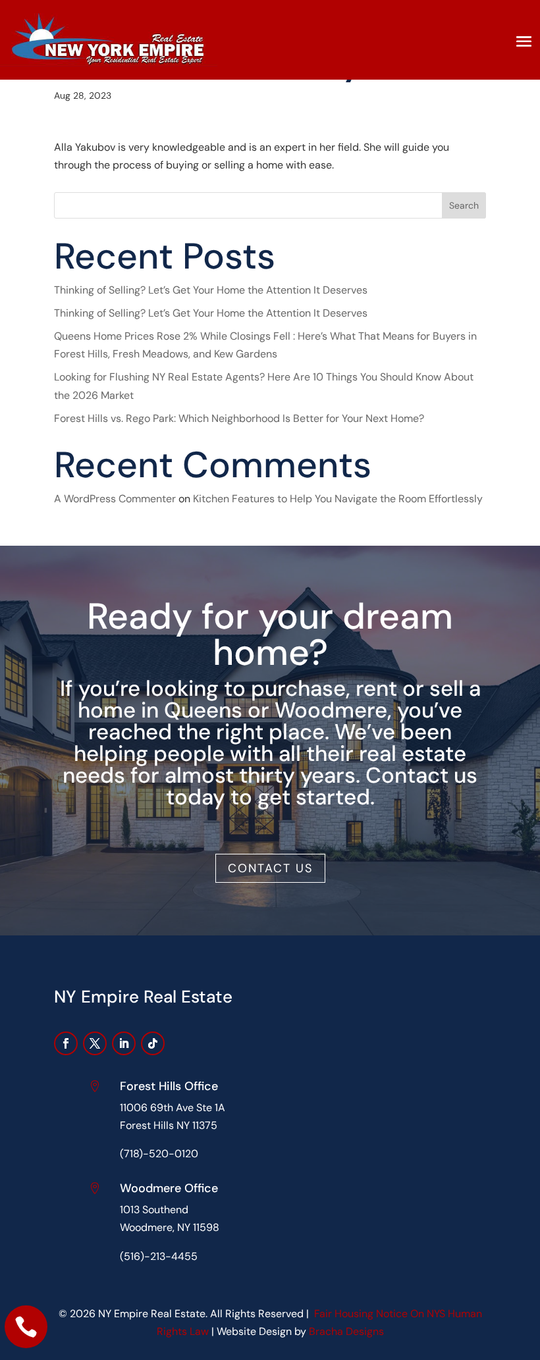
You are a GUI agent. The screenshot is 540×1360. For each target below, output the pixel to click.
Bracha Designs (346, 1331)
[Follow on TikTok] (153, 1043)
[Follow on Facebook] (66, 1043)
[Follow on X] (95, 1043)
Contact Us (270, 868)
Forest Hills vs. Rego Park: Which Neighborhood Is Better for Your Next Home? (239, 418)
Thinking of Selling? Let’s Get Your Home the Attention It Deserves (210, 290)
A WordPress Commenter (115, 499)
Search (464, 205)
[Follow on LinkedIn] (124, 1043)
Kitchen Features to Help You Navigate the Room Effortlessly (338, 499)
